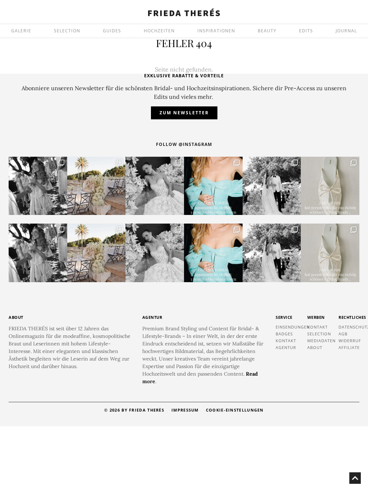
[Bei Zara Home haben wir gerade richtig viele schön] (330, 186)
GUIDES (112, 31)
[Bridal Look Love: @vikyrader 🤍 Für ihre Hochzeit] (154, 186)
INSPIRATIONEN (216, 31)
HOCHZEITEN (159, 31)
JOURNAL (346, 31)
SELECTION (67, 31)
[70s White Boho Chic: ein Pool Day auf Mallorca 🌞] (38, 186)
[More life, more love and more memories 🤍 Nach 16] (272, 186)
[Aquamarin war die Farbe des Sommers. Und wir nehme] (213, 186)
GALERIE (21, 31)
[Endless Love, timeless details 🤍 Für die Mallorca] (96, 186)
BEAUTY (267, 31)
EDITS (306, 31)
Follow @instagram (184, 144)
